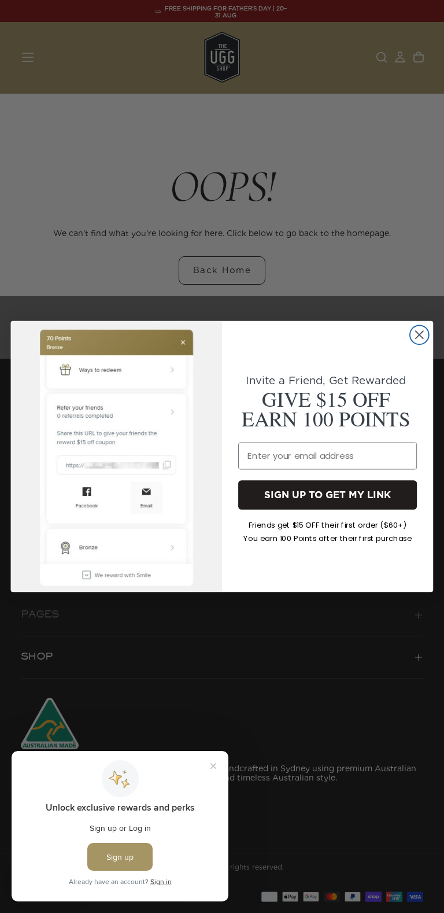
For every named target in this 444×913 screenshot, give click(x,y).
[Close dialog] (419, 334)
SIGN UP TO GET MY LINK (327, 494)
